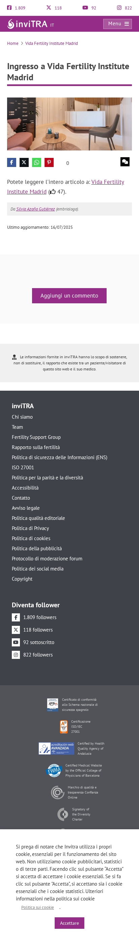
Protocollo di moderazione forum (47, 558)
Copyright (22, 578)
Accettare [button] (69, 923)
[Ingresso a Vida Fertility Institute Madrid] (69, 124)
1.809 (19, 8)
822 (128, 8)
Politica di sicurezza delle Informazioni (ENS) (59, 457)
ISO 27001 (23, 467)
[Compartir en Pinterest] (49, 162)
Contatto (21, 497)
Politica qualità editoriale (38, 518)
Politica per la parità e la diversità (47, 477)
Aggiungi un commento (69, 295)
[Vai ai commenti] (125, 161)
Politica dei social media (37, 568)
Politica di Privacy (30, 528)
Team (17, 426)
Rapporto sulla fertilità (36, 447)
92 (93, 8)
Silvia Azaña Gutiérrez (35, 209)
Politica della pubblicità (37, 548)
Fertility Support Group (36, 437)
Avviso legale (26, 507)
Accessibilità (25, 487)
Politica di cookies (31, 538)
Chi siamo (22, 416)
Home (13, 43)
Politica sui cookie (37, 907)
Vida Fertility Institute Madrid (51, 43)
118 (58, 8)
